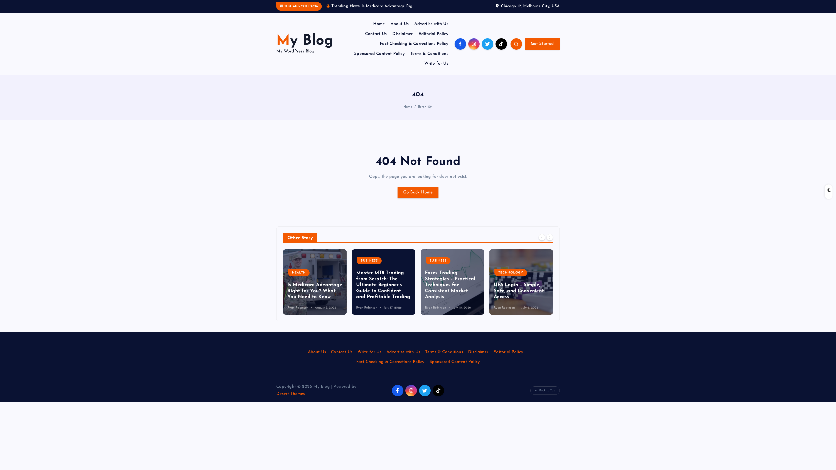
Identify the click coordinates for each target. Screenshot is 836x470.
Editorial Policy (433, 34)
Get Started (542, 44)
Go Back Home (418, 192)
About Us (400, 24)
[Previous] (542, 237)
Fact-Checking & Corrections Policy (414, 44)
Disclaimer (402, 34)
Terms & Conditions (429, 54)
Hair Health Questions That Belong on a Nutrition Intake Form (520, 290)
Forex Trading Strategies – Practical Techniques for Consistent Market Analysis (381, 284)
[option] (315, 282)
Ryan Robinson (298, 307)
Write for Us (436, 64)
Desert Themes (290, 394)
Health (505, 272)
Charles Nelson (505, 307)
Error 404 (425, 107)
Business (300, 260)
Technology (442, 272)
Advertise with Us (431, 24)
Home (379, 24)
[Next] (549, 237)
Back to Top (547, 390)
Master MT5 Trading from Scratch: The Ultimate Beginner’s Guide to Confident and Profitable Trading (314, 284)
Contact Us (376, 34)
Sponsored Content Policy (379, 54)
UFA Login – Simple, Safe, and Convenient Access (450, 290)
